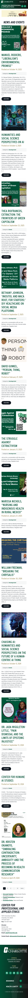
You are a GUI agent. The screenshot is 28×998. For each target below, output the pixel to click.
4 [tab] (15, 16)
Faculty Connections (9, 897)
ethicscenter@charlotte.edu (18, 936)
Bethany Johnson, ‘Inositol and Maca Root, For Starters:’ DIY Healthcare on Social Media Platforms (13, 302)
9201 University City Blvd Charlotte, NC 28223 (14, 960)
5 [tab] (17, 16)
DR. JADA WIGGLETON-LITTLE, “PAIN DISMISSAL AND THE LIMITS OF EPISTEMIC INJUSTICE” (13, 734)
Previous (4, 13)
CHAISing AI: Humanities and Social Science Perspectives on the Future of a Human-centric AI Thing (13, 651)
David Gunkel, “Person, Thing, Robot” (10, 369)
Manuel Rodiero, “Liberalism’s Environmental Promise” (11, 60)
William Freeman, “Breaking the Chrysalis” (11, 571)
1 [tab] (8, 16)
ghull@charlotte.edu (11, 933)
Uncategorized (12, 73)
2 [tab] (10, 16)
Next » (22, 888)
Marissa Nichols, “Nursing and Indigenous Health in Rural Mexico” (12, 507)
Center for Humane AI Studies (13, 778)
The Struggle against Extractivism (9, 442)
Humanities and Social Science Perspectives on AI (12, 138)
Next (24, 13)
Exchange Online (8, 900)
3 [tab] (12, 16)
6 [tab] (19, 16)
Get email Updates (8, 894)
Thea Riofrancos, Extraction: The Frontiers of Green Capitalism (13, 216)
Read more (6, 99)
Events (10, 229)
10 (17, 888)
